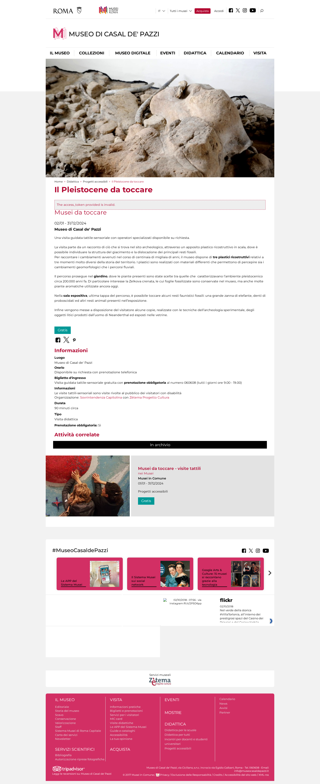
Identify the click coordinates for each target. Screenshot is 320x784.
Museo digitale (132, 53)
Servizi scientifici (74, 749)
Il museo (60, 53)
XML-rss (264, 774)
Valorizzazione (65, 723)
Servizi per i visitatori (124, 715)
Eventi (167, 53)
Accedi (219, 11)
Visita (259, 53)
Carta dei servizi (66, 735)
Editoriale (62, 707)
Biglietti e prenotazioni (126, 710)
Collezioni (91, 53)
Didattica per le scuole (180, 730)
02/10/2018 (241, 614)
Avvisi (223, 708)
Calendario (230, 53)
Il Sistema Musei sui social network (143, 580)
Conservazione (65, 718)
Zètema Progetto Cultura (149, 397)
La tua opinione (121, 738)
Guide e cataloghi (122, 730)
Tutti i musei (178, 11)
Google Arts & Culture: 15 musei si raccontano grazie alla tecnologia (214, 577)
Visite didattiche (121, 723)
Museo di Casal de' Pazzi (114, 34)
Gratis (62, 330)
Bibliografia (63, 755)
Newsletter (63, 738)
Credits (217, 774)
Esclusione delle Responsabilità (191, 774)
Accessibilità (119, 735)
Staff (58, 727)
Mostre (173, 712)
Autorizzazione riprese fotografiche (79, 759)
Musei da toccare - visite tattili (169, 468)
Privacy (164, 774)
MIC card (116, 718)
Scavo (59, 715)
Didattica (195, 53)
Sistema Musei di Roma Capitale (78, 730)
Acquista (202, 11)
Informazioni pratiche (125, 707)
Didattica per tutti (177, 734)
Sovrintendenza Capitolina (101, 397)
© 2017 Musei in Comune (138, 774)
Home (58, 181)
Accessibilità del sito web (240, 774)
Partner (224, 712)
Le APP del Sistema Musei (71, 582)
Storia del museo (67, 710)
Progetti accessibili (95, 181)
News (223, 703)
